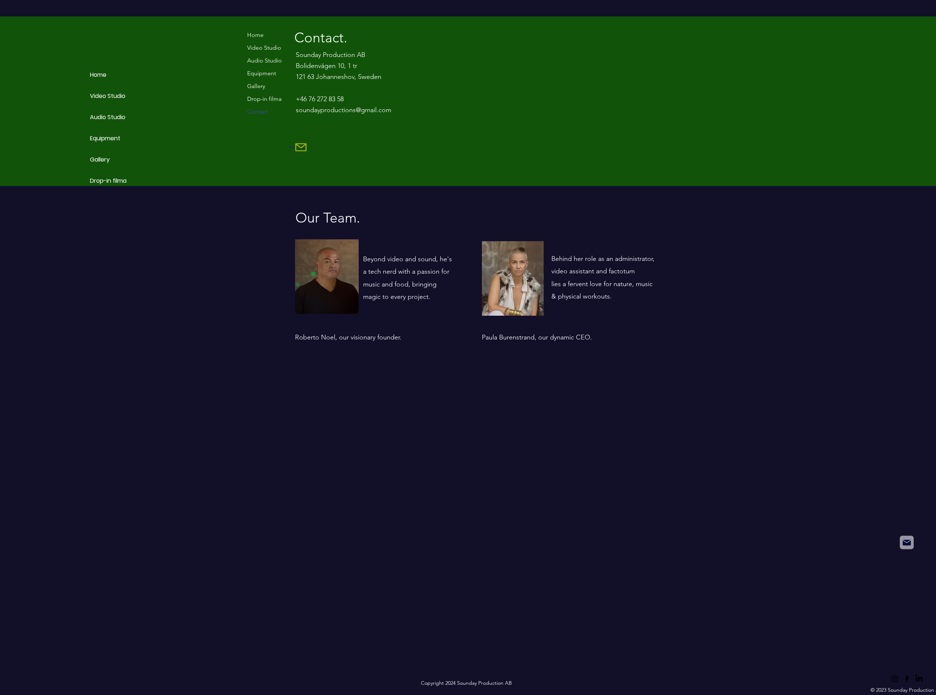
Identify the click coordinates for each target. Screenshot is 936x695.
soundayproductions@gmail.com (343, 110)
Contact (257, 111)
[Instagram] (895, 679)
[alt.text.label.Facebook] (907, 679)
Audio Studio (107, 117)
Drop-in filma (108, 180)
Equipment (105, 138)
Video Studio (107, 96)
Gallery (100, 159)
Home (98, 75)
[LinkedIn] (919, 679)
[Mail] (907, 542)
